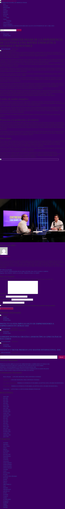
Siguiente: (19, 273)
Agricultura (5, 444)
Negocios (5, 12)
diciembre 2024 (6, 430)
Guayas (4, 9)
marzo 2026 (5, 405)
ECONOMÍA (6, 451)
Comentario (3, 293)
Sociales (5, 15)
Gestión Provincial (7, 466)
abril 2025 (5, 423)
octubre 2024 (6, 433)
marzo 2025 (5, 425)
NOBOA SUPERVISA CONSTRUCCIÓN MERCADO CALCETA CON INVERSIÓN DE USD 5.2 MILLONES (28, 25)
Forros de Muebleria (7, 24)
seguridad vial (6, 491)
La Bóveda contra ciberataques (10, 476)
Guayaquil (5, 10)
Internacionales (6, 7)
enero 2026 (5, 408)
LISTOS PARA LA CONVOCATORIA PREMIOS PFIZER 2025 (25, 389)
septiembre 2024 (7, 435)
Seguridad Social (7, 489)
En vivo (3, 32)
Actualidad (5, 442)
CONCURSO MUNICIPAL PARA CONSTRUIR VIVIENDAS (27, 376)
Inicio (4, 4)
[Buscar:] (8, 30)
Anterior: (24, 271)
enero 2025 (5, 428)
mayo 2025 (5, 421)
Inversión (5, 474)
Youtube (5, 507)
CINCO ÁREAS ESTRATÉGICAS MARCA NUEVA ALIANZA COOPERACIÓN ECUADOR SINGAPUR (24, 368)
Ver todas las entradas (6, 270)
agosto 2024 (6, 436)
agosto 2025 (6, 416)
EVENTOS (5, 459)
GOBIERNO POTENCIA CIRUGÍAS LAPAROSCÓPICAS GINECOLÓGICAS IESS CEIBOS (21, 365)
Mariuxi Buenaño (6, 49)
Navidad (5, 479)
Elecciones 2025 (6, 454)
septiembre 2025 (7, 415)
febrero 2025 (6, 426)
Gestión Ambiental (7, 462)
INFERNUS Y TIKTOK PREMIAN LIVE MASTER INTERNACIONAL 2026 (30, 350)
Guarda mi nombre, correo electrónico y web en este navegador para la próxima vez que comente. (28, 305)
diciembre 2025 (6, 410)
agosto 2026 (6, 396)
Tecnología (8, 20)
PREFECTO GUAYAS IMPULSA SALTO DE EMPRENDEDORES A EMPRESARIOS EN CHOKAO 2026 (27, 325)
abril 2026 (5, 403)
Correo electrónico (5, 299)
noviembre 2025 (6, 411)
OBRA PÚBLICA (7, 484)
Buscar (1, 354)
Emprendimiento (7, 456)
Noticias (5, 482)
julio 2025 (5, 418)
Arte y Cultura (6, 446)
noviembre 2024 (6, 431)
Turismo (5, 497)
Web (1, 302)
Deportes (5, 449)
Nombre (2, 296)
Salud (7, 17)
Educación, (5, 452)
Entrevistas (5, 14)
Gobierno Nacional (7, 467)
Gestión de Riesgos (7, 464)
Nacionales (5, 6)
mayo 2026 (5, 401)
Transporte (5, 496)
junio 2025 (5, 420)
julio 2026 (5, 398)
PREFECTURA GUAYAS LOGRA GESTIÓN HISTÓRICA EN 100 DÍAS (17, 370)
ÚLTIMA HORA (7, 35)
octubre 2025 (6, 413)
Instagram (6, 501)
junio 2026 (5, 400)
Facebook (5, 502)
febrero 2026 (6, 406)
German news (6, 389)
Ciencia (4, 19)
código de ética (6, 22)
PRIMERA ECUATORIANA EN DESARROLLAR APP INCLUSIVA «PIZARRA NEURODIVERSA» (40, 383)
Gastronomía (6, 461)
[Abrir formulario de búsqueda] (0, 28)
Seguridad (5, 487)
